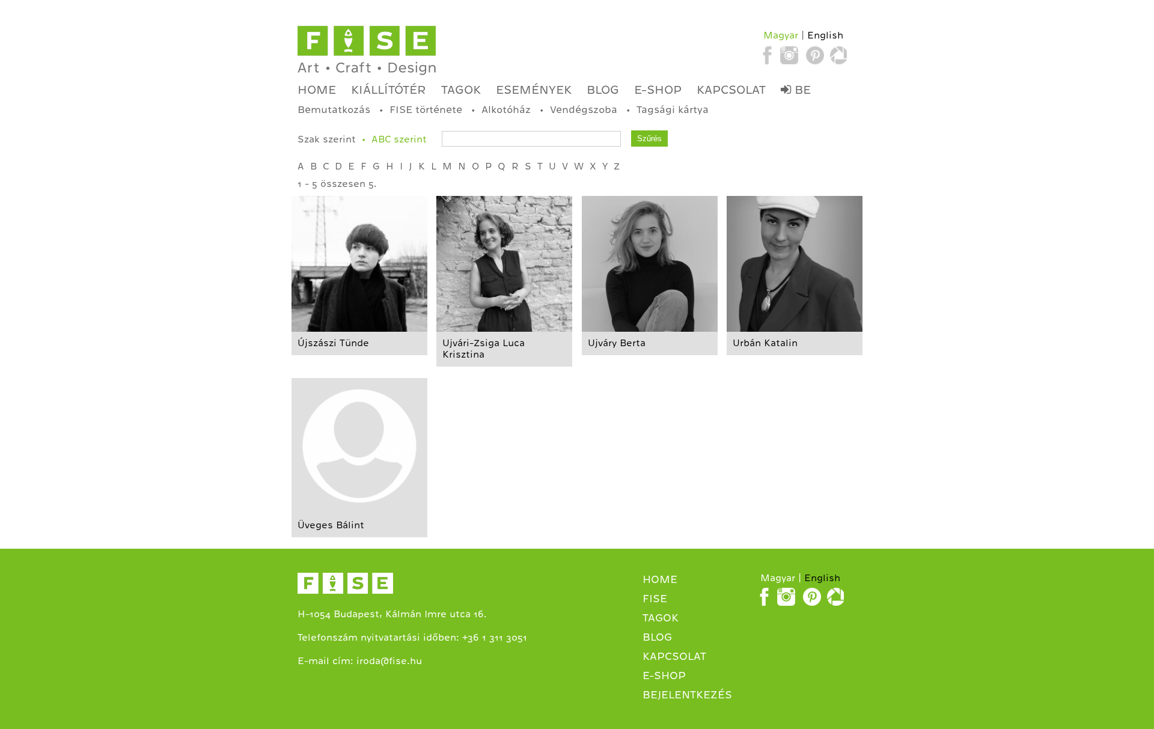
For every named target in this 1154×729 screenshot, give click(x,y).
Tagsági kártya (673, 110)
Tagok (461, 90)
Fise (655, 598)
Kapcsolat (731, 90)
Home (317, 90)
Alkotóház (506, 110)
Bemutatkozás (334, 110)
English (825, 35)
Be (801, 90)
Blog (603, 90)
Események (534, 90)
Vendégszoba (583, 110)
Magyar (780, 35)
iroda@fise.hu (389, 661)
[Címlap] (367, 51)
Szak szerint (327, 139)
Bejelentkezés (687, 694)
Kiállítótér (388, 90)
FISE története (425, 110)
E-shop (658, 90)
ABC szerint (399, 139)
